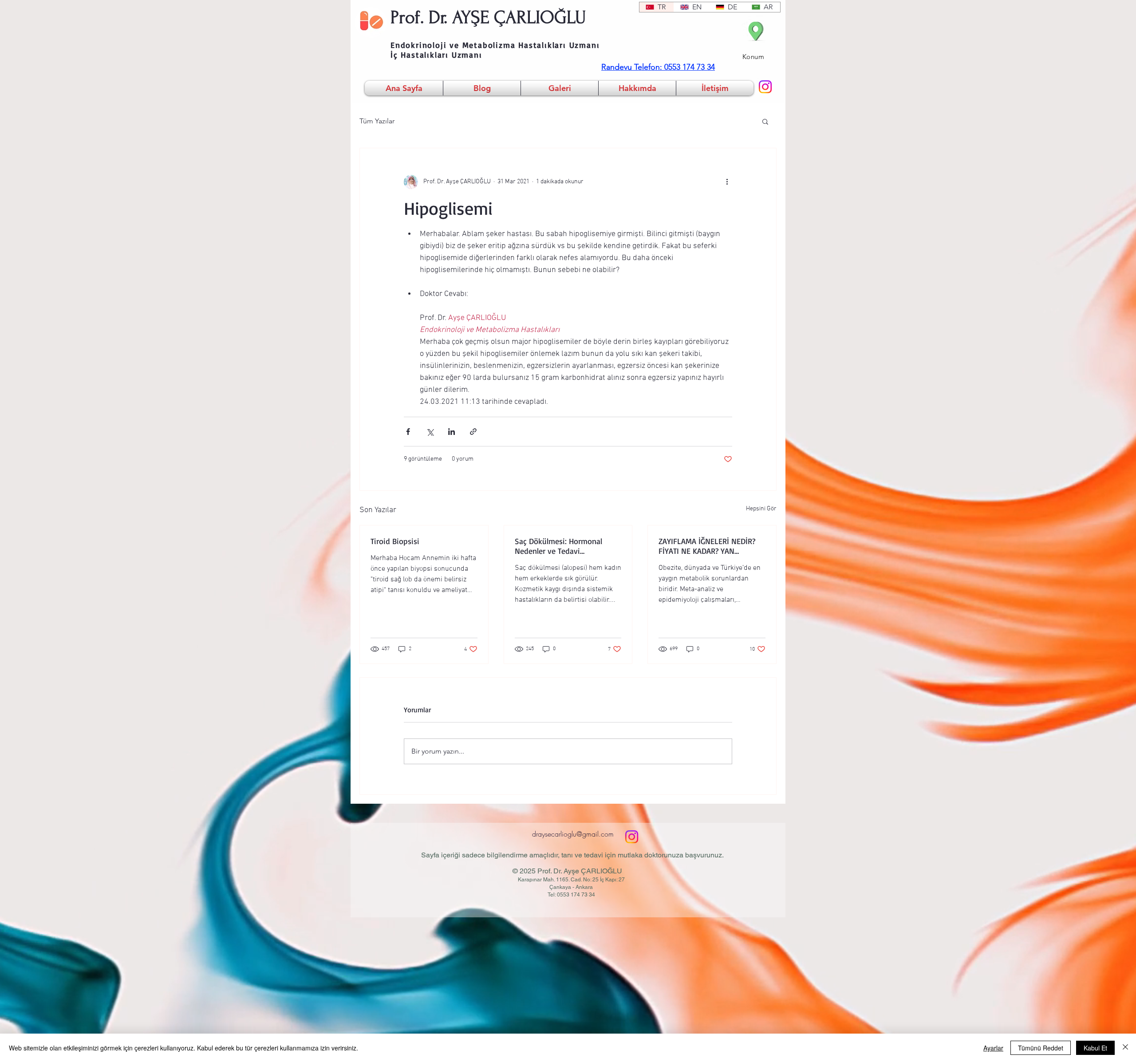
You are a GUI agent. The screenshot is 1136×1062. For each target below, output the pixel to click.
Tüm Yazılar (376, 121)
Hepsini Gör (761, 509)
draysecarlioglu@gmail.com (573, 834)
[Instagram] (765, 86)
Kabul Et (1095, 1047)
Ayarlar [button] (993, 1047)
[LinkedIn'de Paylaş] (451, 431)
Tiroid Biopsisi (395, 541)
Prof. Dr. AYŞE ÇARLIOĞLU (488, 17)
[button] (765, 121)
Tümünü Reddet (1040, 1047)
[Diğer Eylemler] (727, 182)
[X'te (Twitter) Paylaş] (430, 431)
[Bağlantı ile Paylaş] (473, 431)
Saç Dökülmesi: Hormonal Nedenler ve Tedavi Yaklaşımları (558, 546)
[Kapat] (1125, 1048)
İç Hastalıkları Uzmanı (436, 54)
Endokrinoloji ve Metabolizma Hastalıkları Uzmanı (495, 45)
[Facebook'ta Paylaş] (408, 431)
